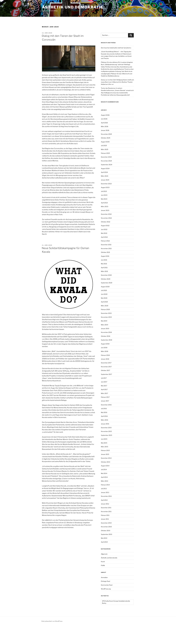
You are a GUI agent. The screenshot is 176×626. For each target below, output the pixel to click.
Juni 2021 (104, 260)
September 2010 (106, 534)
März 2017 (104, 393)
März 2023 (104, 206)
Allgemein (104, 554)
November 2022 (106, 218)
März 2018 (104, 351)
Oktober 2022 (105, 222)
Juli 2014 (104, 469)
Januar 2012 (105, 504)
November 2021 (106, 248)
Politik (103, 565)
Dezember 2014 (106, 458)
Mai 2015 (104, 443)
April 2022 (104, 237)
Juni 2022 (104, 229)
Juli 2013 (104, 488)
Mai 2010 (104, 538)
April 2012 (104, 500)
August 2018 (105, 344)
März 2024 (104, 176)
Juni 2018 (104, 347)
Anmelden (104, 577)
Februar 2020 (105, 309)
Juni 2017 (104, 382)
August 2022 (105, 225)
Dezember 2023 (106, 184)
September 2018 (106, 340)
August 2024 (105, 168)
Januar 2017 (105, 401)
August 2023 (105, 187)
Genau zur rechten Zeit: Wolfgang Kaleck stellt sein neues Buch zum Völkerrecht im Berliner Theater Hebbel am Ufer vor (117, 82)
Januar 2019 (105, 328)
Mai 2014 (104, 473)
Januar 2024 (105, 180)
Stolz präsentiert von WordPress (51, 621)
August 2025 (105, 142)
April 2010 (104, 542)
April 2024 (104, 172)
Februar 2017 (105, 397)
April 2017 (104, 389)
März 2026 (104, 126)
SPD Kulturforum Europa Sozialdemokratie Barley (116, 602)
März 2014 (104, 481)
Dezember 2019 (106, 313)
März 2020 (104, 306)
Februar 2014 (105, 485)
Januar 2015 (105, 454)
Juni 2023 (104, 195)
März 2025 (104, 149)
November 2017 (106, 366)
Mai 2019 (104, 321)
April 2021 (104, 267)
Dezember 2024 (106, 157)
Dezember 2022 (106, 214)
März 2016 (104, 420)
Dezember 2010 (106, 523)
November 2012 (106, 496)
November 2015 (106, 431)
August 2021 (105, 256)
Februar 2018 (105, 355)
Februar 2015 (105, 450)
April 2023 (104, 203)
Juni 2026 (104, 119)
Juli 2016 (104, 408)
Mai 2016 (104, 412)
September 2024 (106, 164)
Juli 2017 (104, 378)
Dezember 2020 (106, 275)
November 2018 (106, 332)
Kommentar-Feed (106, 585)
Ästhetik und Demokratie (72, 7)
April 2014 (104, 477)
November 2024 (106, 161)
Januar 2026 (105, 130)
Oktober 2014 (105, 462)
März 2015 (104, 447)
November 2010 (106, 527)
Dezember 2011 (106, 507)
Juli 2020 (104, 290)
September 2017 (106, 374)
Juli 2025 (104, 145)
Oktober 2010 (105, 530)
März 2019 (104, 325)
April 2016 (104, 416)
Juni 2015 (104, 439)
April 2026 (104, 123)
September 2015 (106, 435)
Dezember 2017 (106, 363)
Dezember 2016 (106, 405)
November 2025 (106, 134)
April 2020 (104, 302)
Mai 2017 (104, 386)
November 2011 (106, 511)
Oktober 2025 (105, 138)
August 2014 (105, 466)
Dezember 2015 (106, 427)
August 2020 (105, 286)
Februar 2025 (105, 153)
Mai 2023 (104, 199)
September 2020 (106, 283)
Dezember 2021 (106, 244)
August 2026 (105, 115)
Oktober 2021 (105, 252)
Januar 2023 (105, 210)
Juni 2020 (104, 294)
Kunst (103, 561)
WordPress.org (106, 589)
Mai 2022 (104, 233)
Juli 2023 (104, 191)
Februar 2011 (105, 515)
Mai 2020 (104, 298)
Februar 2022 (105, 241)
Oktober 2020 (105, 279)
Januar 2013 (105, 492)
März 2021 (104, 271)
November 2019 (106, 317)
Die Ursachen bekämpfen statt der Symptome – (116, 48)
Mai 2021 (104, 264)
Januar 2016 (105, 424)
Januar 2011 (105, 519)
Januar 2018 (105, 359)
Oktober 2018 (105, 336)
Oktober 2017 (105, 370)
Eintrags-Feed (105, 581)
